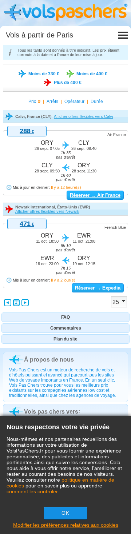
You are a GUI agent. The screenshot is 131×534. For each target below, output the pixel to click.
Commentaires (65, 328)
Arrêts (52, 101)
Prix (32, 101)
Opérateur (74, 101)
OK (65, 513)
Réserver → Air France (95, 195)
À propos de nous (49, 359)
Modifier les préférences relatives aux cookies (65, 525)
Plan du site (65, 339)
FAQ (65, 317)
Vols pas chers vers (51, 412)
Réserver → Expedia (97, 288)
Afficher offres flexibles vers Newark (47, 211)
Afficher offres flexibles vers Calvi (83, 116)
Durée (97, 101)
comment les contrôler (32, 491)
